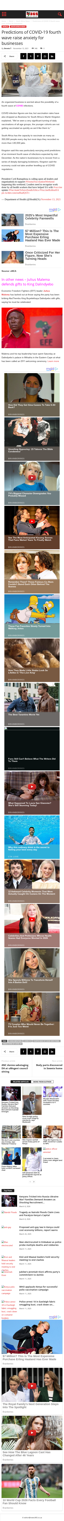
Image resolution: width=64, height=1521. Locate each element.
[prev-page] (30, 1181)
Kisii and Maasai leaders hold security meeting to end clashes (39, 1258)
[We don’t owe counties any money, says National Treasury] (11, 1132)
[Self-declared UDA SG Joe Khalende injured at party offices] (32, 1159)
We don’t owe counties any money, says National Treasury (11, 1142)
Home (4, 21)
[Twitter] (30, 56)
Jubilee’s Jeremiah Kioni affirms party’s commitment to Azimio (39, 1273)
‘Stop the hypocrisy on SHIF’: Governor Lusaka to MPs (52, 1142)
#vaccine (57, 187)
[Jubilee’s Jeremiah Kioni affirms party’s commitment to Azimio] (9, 1276)
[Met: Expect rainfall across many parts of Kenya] (32, 1132)
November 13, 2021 (51, 199)
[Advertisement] (32, 5)
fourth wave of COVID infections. (46, 1041)
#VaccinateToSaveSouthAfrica (24, 190)
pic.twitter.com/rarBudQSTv (16, 193)
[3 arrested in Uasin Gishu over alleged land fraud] (52, 1152)
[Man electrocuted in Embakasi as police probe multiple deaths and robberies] (9, 1246)
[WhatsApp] (45, 56)
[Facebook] (23, 56)
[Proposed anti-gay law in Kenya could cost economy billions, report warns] (9, 1231)
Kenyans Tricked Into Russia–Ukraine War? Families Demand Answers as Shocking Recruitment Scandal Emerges (10, 1107)
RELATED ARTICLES (21, 1082)
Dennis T (7, 48)
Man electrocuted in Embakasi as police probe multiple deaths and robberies (40, 1243)
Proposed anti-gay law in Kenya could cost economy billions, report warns (39, 1229)
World (11, 21)
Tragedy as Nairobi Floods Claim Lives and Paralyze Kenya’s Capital (39, 1214)
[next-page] (33, 1181)
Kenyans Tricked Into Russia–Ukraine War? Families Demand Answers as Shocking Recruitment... (38, 1199)
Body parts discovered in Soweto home (49, 1066)
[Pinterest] (38, 56)
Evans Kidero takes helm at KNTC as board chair (11, 1168)
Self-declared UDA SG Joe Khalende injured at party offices (31, 1174)
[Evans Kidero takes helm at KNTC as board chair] (11, 1156)
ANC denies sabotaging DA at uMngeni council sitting (15, 1068)
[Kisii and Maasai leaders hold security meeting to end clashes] (9, 1263)
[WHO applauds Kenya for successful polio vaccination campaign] (9, 1291)
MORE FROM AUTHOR (42, 1082)
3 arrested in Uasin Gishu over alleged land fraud (52, 1160)
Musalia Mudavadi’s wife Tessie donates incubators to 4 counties (51, 1101)
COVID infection (15, 1041)
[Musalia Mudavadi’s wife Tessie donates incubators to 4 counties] (52, 1091)
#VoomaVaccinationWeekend (39, 181)
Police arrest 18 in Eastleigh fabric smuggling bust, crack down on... (37, 1303)
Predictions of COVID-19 (12, 1044)
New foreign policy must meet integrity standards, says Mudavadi (30, 1119)
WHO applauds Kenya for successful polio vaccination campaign (38, 1288)
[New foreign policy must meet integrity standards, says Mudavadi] (32, 1100)
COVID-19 (27, 1041)
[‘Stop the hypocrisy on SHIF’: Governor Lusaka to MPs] (52, 1132)
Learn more (53, 361)
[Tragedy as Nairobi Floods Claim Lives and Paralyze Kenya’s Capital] (9, 1216)
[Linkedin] (52, 56)
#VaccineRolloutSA (49, 190)
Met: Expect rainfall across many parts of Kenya (30, 1142)
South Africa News (23, 21)
